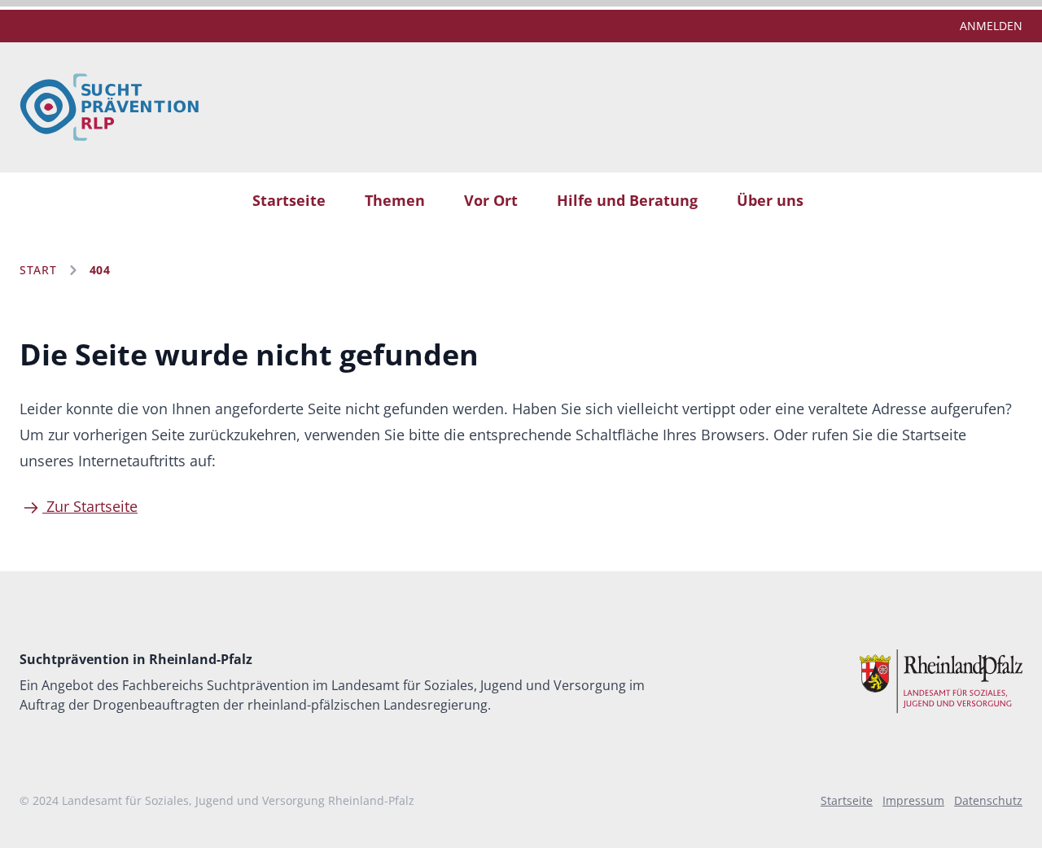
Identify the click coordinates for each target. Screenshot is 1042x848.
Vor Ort (491, 200)
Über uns (770, 200)
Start (38, 270)
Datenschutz (988, 800)
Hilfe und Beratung (627, 200)
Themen (395, 200)
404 (100, 270)
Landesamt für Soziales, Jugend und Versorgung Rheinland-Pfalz (238, 800)
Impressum (913, 800)
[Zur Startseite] (109, 107)
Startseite (289, 200)
